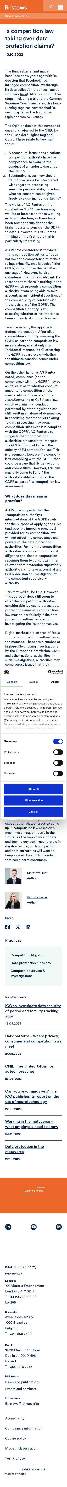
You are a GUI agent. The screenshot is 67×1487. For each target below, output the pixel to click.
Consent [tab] (12, 681)
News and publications (22, 1382)
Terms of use (15, 1458)
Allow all (33, 789)
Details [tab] (33, 681)
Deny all (33, 811)
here (23, 94)
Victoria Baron (37, 897)
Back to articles (33, 1191)
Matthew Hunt (37, 873)
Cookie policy (15, 1438)
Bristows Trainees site (22, 1404)
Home (8, 16)
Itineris (22, 1474)
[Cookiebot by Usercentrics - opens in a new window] (48, 672)
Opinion (11, 117)
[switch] (58, 752)
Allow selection (33, 800)
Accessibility (14, 1418)
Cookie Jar (19, 16)
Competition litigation (27, 955)
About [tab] (55, 681)
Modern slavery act (20, 1448)
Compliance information (23, 1428)
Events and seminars (21, 1389)
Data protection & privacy (30, 963)
